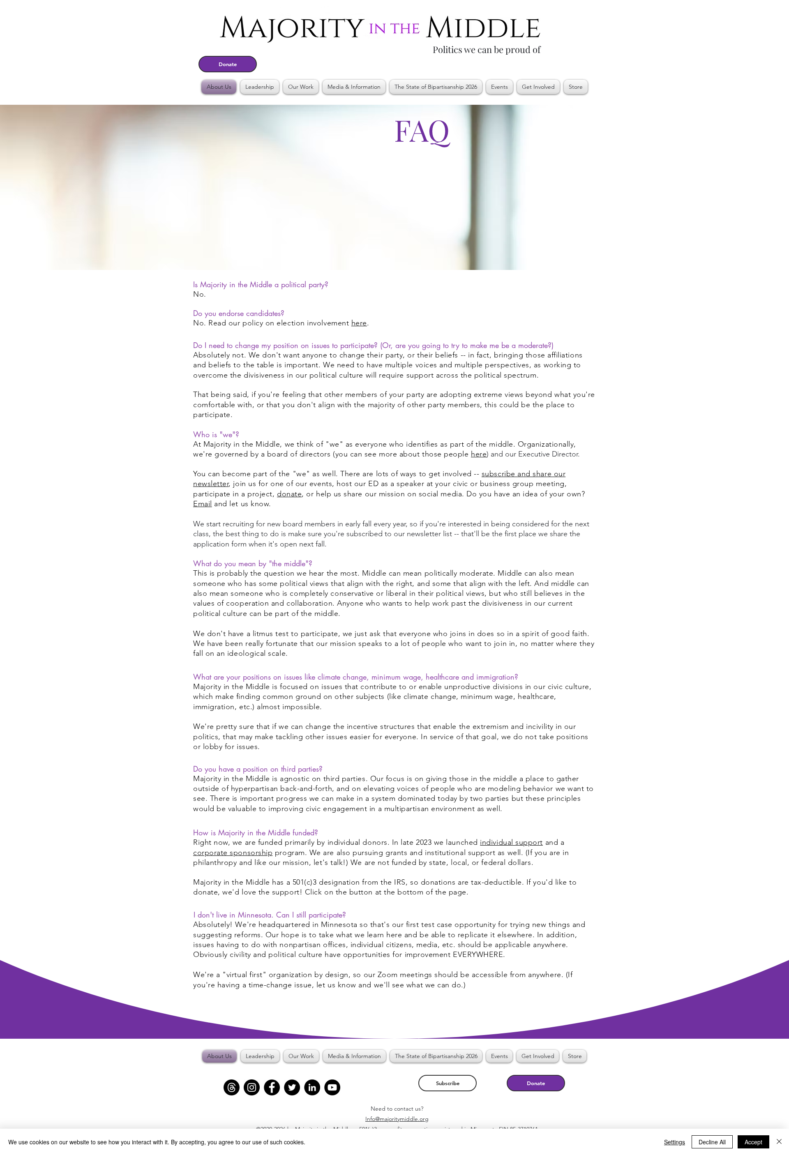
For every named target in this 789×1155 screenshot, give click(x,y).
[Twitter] (292, 1087)
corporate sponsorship (232, 852)
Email (202, 503)
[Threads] (232, 1087)
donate (289, 493)
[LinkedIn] (312, 1087)
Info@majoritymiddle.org (397, 1119)
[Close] (779, 1141)
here (359, 322)
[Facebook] (272, 1087)
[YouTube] (332, 1087)
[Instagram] (252, 1087)
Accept (753, 1142)
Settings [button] (674, 1142)
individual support (511, 842)
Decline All (712, 1142)
